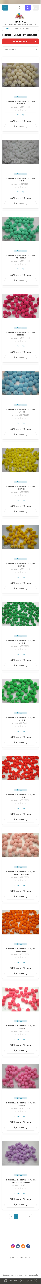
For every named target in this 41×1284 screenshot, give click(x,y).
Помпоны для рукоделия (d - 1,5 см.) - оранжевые (20, 950)
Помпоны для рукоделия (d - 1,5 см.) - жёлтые (20, 565)
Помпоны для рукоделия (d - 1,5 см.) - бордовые (20, 334)
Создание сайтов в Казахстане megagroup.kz (20, 1275)
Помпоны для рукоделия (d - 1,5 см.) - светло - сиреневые (20, 1181)
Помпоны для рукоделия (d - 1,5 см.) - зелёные (20, 642)
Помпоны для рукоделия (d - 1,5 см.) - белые (20, 180)
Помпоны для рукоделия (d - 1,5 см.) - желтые (20, 488)
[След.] (29, 1216)
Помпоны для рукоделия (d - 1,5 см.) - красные (20, 796)
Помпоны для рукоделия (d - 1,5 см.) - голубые (20, 411)
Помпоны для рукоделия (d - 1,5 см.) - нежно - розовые (20, 873)
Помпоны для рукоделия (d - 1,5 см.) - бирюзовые (20, 257)
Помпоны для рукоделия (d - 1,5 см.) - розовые (20, 1027)
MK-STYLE (20, 22)
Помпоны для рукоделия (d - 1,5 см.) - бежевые (20, 103)
